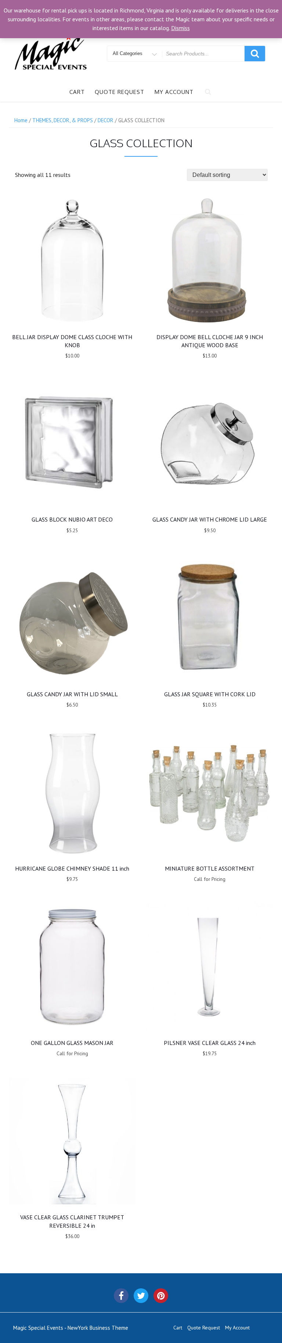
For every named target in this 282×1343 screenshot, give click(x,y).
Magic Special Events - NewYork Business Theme (70, 1327)
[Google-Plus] (160, 1295)
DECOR (105, 120)
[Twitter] (141, 1295)
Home (21, 120)
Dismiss (180, 28)
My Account (174, 91)
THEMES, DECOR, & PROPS (62, 120)
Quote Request (119, 91)
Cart (77, 91)
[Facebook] (121, 1295)
